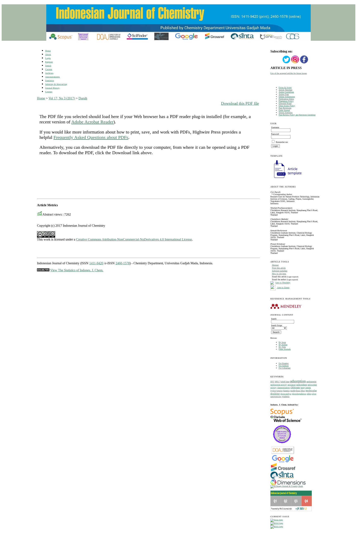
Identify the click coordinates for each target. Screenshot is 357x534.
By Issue (282, 342)
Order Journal (284, 110)
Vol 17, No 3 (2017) (62, 98)
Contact (48, 92)
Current (48, 69)
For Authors (284, 366)
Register (49, 62)
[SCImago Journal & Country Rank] (286, 486)
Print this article (279, 268)
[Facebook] (304, 63)
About (48, 54)
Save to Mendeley (282, 283)
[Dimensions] (288, 484)
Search (48, 65)
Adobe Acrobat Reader (92, 121)
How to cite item (279, 274)
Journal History (52, 88)
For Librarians (284, 368)
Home (48, 51)
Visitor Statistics (286, 112)
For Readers (284, 363)
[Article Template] (285, 178)
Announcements (52, 77)
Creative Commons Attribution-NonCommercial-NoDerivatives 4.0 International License (134, 239)
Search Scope (276, 325)
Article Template (285, 90)
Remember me (282, 142)
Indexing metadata (279, 271)
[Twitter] (286, 63)
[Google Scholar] (282, 462)
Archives (49, 73)
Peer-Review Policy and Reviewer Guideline (297, 115)
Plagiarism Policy (286, 101)
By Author (283, 344)
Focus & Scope (285, 87)
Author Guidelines (286, 92)
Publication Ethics (286, 99)
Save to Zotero (283, 287)
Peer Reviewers (285, 108)
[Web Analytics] (43, 270)
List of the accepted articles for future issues (288, 73)
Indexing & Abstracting (56, 84)
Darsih (83, 98)
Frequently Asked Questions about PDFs (91, 137)
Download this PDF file (240, 103)
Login (48, 58)
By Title (282, 347)
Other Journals (285, 349)
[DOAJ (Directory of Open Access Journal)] (282, 453)
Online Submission (287, 96)
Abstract (275, 265)
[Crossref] (283, 471)
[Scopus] (282, 415)
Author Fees (284, 94)
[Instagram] (295, 63)
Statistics (49, 80)
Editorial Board (285, 103)
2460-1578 (122, 263)
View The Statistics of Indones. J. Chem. (76, 270)
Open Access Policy (287, 106)
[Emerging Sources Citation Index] (282, 445)
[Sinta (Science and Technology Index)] (282, 479)
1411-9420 (96, 263)
